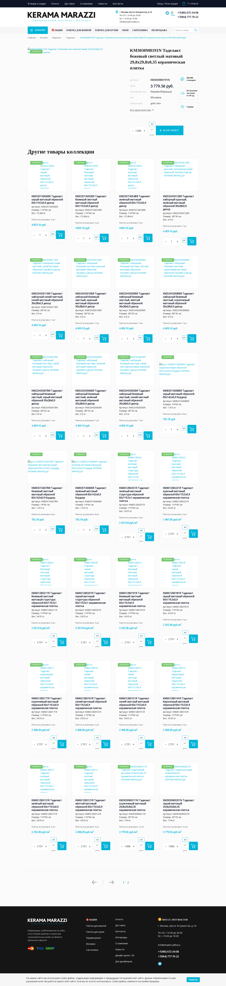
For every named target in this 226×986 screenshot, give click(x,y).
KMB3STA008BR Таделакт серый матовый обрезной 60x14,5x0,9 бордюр (178, 394)
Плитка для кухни (95, 931)
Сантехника (92, 949)
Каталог (44, 37)
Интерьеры (121, 937)
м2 (152, 124)
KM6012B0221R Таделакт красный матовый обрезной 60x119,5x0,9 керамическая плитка (178, 492)
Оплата (119, 919)
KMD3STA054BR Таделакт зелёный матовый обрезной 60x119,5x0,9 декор (134, 201)
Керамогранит (93, 937)
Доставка (120, 925)
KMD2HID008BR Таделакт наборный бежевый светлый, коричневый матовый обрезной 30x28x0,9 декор (178, 300)
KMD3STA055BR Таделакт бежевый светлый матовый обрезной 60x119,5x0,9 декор (91, 201)
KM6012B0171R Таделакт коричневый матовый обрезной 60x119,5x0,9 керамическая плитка (47, 703)
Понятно (193, 979)
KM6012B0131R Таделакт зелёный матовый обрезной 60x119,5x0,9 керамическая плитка (47, 805)
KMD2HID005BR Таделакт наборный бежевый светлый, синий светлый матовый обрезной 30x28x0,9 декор (134, 397)
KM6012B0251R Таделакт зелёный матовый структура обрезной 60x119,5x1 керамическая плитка (134, 494)
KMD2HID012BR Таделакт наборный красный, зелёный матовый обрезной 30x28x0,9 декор (178, 203)
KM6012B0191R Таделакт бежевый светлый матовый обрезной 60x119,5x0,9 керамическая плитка (134, 599)
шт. (152, 129)
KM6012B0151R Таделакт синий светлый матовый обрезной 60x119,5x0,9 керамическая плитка (134, 703)
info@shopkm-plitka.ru (129, 22)
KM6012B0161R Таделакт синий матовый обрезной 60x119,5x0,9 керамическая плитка (91, 703)
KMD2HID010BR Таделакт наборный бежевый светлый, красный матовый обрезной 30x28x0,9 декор (90, 300)
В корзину (170, 130)
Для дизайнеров (123, 961)
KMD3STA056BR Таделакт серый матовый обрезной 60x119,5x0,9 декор (47, 199)
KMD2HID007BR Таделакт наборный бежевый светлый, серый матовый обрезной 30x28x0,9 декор (47, 397)
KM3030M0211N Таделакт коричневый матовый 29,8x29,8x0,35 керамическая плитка (135, 805)
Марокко (57, 37)
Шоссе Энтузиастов (175, 920)
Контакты (120, 931)
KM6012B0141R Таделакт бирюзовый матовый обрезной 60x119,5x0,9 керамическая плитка (178, 703)
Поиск (195, 30)
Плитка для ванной (96, 925)
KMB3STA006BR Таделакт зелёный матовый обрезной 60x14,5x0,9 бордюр (90, 492)
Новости (119, 949)
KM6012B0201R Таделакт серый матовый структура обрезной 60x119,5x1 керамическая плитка (90, 599)
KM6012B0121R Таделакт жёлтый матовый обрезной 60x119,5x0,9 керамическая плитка (90, 805)
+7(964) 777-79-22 (188, 17)
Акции (93, 920)
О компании (121, 943)
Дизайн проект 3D (124, 955)
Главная (32, 37)
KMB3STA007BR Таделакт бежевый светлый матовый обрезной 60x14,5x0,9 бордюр (47, 492)
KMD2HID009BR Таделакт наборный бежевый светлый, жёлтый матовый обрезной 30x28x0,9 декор (134, 300)
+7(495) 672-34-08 (188, 12)
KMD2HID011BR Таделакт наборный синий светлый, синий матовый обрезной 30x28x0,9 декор (47, 298)
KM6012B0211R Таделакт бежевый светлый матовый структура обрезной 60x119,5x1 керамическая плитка (47, 599)
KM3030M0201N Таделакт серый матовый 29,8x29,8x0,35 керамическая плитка (178, 805)
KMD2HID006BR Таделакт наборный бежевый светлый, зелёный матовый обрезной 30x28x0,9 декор (90, 397)
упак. (152, 135)
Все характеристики (140, 110)
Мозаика (90, 943)
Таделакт (71, 37)
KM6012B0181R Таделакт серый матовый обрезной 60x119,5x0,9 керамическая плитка (178, 597)
